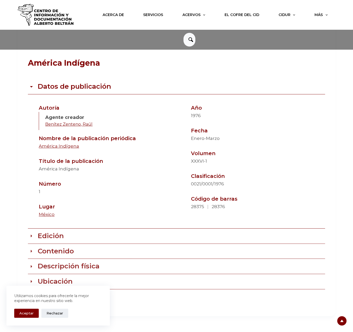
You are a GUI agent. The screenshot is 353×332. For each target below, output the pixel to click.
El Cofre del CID (242, 14)
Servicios (153, 14)
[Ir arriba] (342, 321)
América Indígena (59, 146)
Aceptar (26, 313)
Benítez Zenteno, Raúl (69, 124)
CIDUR (284, 14)
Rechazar (55, 313)
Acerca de (113, 14)
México (47, 214)
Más (318, 14)
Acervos (191, 14)
